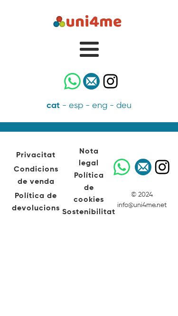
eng (99, 105)
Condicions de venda (36, 176)
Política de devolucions (36, 202)
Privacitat (36, 155)
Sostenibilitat (88, 212)
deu (123, 105)
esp (76, 105)
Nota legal (89, 158)
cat (53, 105)
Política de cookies (89, 188)
